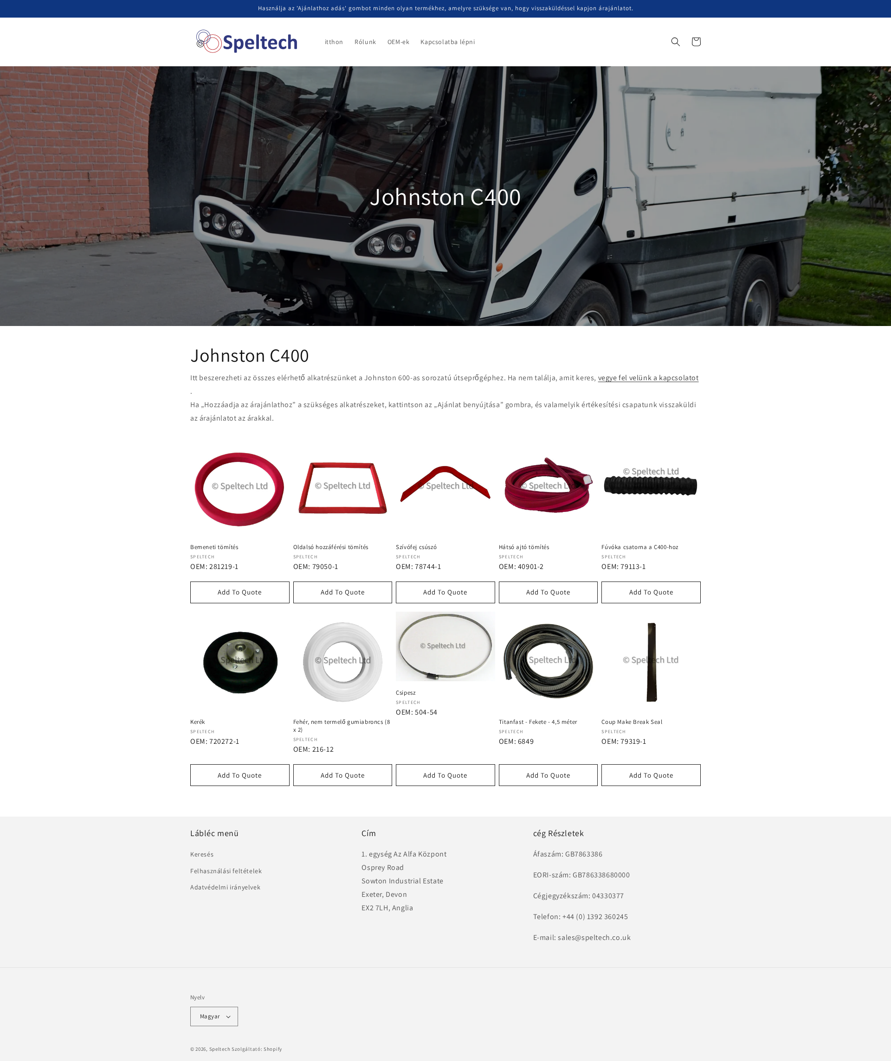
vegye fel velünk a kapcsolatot (648, 378)
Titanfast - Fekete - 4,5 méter (538, 722)
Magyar (210, 1016)
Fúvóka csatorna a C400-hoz (639, 547)
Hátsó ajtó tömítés (524, 547)
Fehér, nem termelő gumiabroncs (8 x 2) (341, 726)
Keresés (201, 854)
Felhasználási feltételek (226, 871)
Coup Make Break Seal (631, 722)
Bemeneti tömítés (214, 547)
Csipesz (405, 693)
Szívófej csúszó (416, 547)
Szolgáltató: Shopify (257, 1049)
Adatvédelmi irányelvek (225, 887)
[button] (675, 42)
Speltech (220, 1049)
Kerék (197, 722)
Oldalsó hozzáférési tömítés (330, 547)
